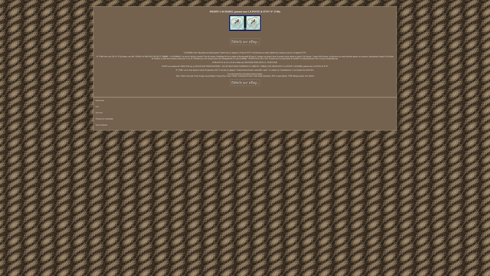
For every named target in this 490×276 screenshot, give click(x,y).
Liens (97, 106)
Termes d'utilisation (101, 125)
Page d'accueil (100, 100)
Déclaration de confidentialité (104, 119)
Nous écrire (99, 113)
